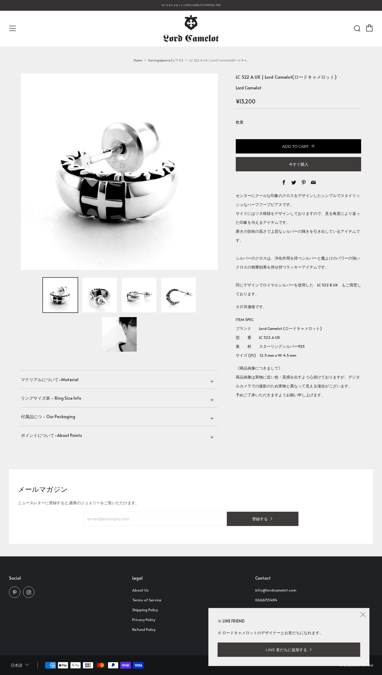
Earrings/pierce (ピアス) (165, 60)
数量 (240, 122)
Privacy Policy (143, 619)
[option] (119, 171)
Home (138, 60)
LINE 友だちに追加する (286, 649)
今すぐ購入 (298, 164)
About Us (140, 590)
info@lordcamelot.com (275, 590)
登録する (260, 518)
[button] (60, 295)
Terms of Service (146, 600)
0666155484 (266, 600)
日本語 (16, 665)
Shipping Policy (145, 609)
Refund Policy (143, 629)
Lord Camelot (248, 88)
